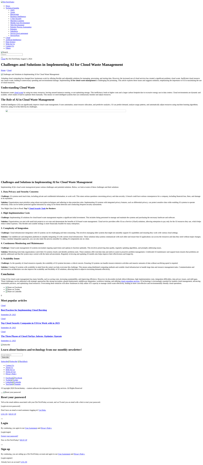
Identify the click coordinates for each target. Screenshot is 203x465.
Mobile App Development (20, 23)
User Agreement (31, 428)
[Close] (2, 392)
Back (25, 361)
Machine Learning (17, 21)
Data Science (10, 42)
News (8, 6)
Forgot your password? (9, 436)
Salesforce (14, 31)
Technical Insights (12, 8)
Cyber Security (15, 19)
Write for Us (10, 44)
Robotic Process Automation (20, 27)
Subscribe (4, 361)
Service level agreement (19, 33)
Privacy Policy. (46, 428)
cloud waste (18, 93)
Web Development (17, 25)
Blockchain (14, 14)
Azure (12, 12)
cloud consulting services (130, 281)
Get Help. (42, 410)
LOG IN (4, 414)
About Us (9, 368)
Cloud (8, 38)
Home (3, 70)
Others (8, 48)
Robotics (13, 29)
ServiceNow (15, 35)
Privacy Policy (11, 374)
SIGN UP (12, 414)
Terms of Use (11, 372)
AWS (12, 10)
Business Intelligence (18, 16)
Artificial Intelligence (13, 40)
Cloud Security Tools (37, 208)
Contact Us (10, 46)
